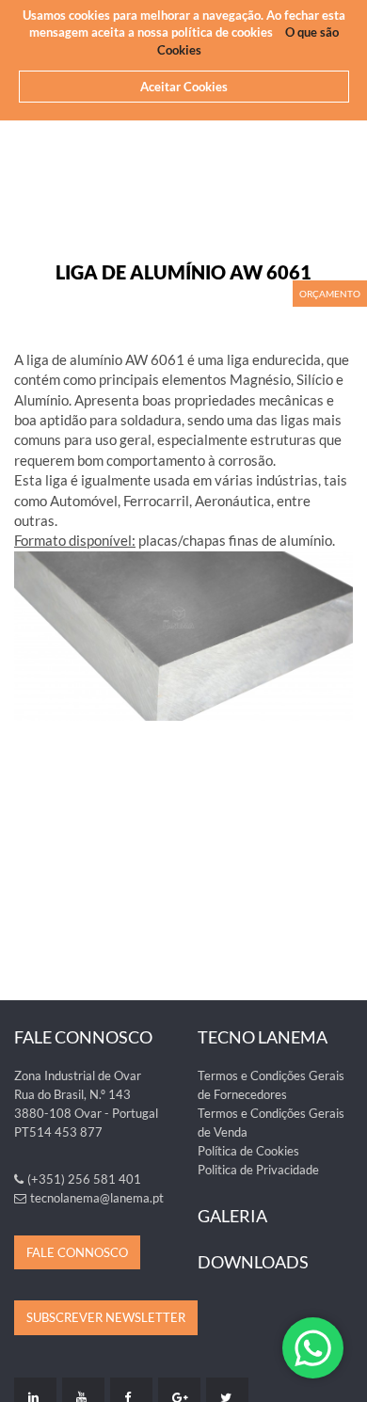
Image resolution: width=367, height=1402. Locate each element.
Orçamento (329, 293)
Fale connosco (77, 1252)
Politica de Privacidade (258, 1169)
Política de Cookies (248, 1150)
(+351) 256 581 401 (84, 1179)
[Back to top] (342, 1377)
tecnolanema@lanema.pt (97, 1197)
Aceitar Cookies (184, 86)
